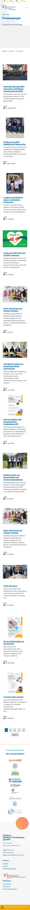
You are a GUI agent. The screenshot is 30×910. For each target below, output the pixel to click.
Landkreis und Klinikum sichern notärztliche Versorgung (13, 199)
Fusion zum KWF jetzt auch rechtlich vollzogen (14, 254)
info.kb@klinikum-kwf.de (15, 855)
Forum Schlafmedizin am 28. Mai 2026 (13, 642)
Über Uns (11, 51)
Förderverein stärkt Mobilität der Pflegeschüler (14, 143)
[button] (2, 907)
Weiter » (15, 735)
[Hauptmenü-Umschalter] (27, 7)
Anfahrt (5, 866)
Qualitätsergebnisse (9, 869)
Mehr (5, 106)
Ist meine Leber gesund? (13, 697)
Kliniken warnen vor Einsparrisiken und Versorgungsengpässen (13, 477)
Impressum (6, 886)
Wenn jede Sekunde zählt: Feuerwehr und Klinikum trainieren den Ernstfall (14, 88)
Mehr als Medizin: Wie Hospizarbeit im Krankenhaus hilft (12, 421)
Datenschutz (7, 884)
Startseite (4, 51)
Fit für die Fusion (10, 586)
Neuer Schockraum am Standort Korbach (12, 309)
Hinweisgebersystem (10, 889)
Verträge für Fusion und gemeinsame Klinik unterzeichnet (13, 366)
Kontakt (5, 864)
